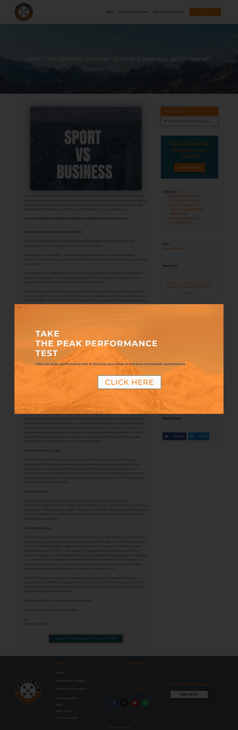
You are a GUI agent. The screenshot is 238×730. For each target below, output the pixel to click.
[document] (119, 365)
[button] (19, 307)
